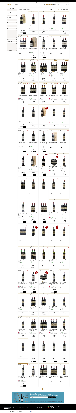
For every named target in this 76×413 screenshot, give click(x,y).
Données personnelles (21, 411)
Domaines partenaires (20, 407)
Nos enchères (30, 6)
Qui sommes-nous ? (30, 406)
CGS (17, 411)
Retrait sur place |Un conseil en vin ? (38, 2)
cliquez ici (35, 2)
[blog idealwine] (68, 406)
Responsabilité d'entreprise (41, 406)
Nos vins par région (20, 6)
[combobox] (67, 2)
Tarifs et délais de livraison (11, 407)
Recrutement (19, 406)
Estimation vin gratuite (10, 406)
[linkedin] (67, 406)
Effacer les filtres (12, 8)
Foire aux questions (40, 407)
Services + (38, 6)
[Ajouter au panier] (24, 33)
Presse (28, 407)
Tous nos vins (10, 6)
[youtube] (66, 406)
